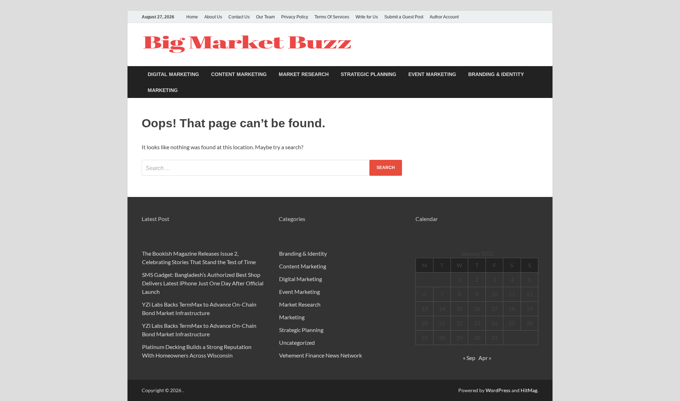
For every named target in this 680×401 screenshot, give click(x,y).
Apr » (484, 357)
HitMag (529, 390)
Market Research (304, 74)
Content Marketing (239, 74)
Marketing (163, 90)
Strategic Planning (368, 74)
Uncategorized (297, 342)
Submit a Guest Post (403, 16)
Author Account (444, 16)
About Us (213, 16)
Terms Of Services (331, 16)
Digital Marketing (173, 74)
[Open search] (534, 74)
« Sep (469, 357)
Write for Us (367, 16)
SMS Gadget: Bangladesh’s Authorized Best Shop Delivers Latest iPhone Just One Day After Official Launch (203, 283)
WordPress (498, 390)
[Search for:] (272, 168)
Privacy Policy (294, 16)
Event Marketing (432, 74)
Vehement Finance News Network (320, 355)
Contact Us (239, 16)
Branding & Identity (496, 74)
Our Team (265, 16)
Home (192, 16)
